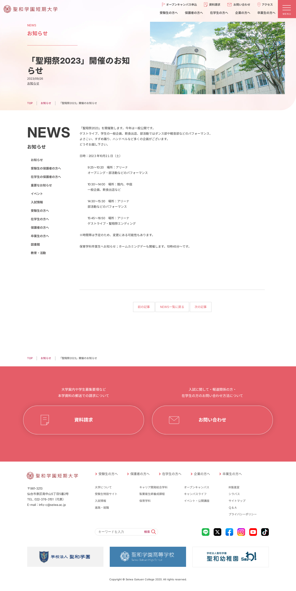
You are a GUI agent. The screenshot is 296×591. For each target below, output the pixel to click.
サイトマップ (237, 500)
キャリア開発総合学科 (153, 487)
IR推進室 (234, 487)
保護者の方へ (194, 12)
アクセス (267, 4)
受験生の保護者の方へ (46, 168)
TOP (30, 103)
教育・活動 (38, 253)
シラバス (234, 494)
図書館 (35, 244)
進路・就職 (102, 507)
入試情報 (37, 202)
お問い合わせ (241, 4)
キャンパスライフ (195, 494)
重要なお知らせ (41, 185)
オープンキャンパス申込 (181, 4)
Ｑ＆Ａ (233, 507)
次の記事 (201, 307)
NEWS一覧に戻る (172, 307)
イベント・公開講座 (196, 500)
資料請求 (214, 4)
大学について (103, 487)
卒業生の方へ (266, 12)
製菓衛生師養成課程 (152, 494)
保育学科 (145, 500)
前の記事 (144, 307)
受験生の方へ (168, 12)
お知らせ (33, 83)
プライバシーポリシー (243, 514)
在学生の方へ (219, 12)
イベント (37, 194)
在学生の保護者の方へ (46, 177)
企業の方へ (242, 12)
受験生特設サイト (106, 494)
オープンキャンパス (196, 487)
